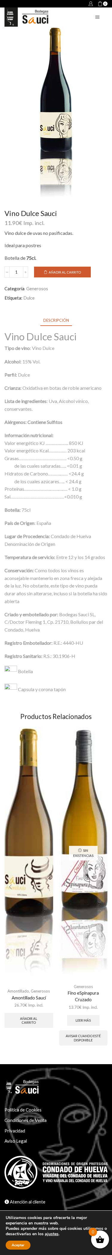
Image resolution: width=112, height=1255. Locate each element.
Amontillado (18, 991)
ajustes (52, 1234)
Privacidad (14, 1130)
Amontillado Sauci (29, 997)
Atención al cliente (27, 1201)
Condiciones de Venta (25, 1120)
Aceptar (18, 1245)
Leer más (83, 1020)
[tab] (56, 320)
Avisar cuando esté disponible (83, 1038)
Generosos (37, 288)
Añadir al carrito (65, 272)
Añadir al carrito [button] (28, 1020)
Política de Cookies (23, 1109)
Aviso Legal (15, 1141)
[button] (10, 887)
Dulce (29, 297)
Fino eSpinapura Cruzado (83, 996)
